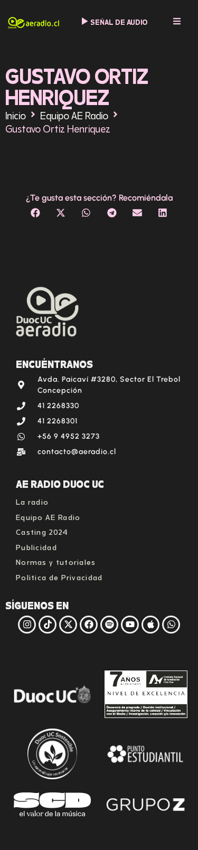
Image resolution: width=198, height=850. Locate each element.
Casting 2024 (42, 530)
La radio (32, 500)
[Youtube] (130, 625)
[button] (35, 213)
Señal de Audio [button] (119, 21)
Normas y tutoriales (56, 560)
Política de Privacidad (59, 576)
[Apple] (150, 625)
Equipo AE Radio (74, 114)
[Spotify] (109, 625)
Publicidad (36, 546)
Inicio (15, 114)
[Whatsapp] (171, 625)
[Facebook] (89, 625)
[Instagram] (27, 625)
